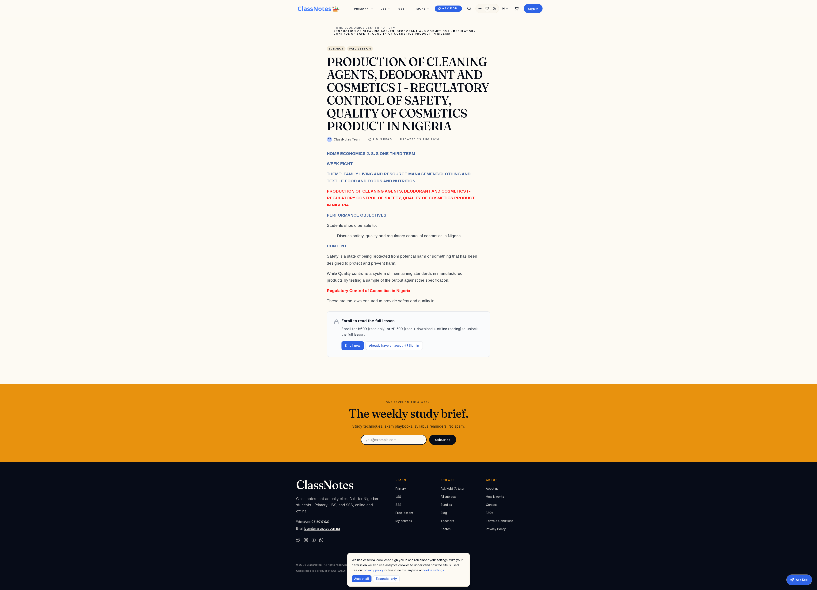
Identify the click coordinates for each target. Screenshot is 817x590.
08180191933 (320, 521)
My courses (404, 521)
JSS (384, 8)
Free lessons (405, 513)
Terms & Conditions (499, 521)
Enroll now (352, 345)
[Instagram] (306, 540)
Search (446, 529)
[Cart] (516, 8)
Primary (361, 8)
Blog (444, 513)
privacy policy (374, 570)
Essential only (386, 578)
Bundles (446, 504)
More (421, 8)
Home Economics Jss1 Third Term (365, 28)
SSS (401, 8)
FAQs (489, 513)
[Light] (480, 8)
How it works (495, 496)
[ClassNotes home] (318, 8)
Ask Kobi (450, 8)
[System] (487, 8)
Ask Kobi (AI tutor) (453, 488)
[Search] (469, 8)
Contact (491, 504)
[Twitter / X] (298, 540)
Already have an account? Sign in (394, 345)
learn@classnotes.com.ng (322, 528)
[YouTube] (313, 540)
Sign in (533, 9)
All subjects (448, 496)
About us (492, 488)
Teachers (447, 521)
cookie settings (433, 570)
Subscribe (442, 440)
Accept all (361, 578)
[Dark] (494, 8)
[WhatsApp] (321, 540)
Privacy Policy (496, 529)
